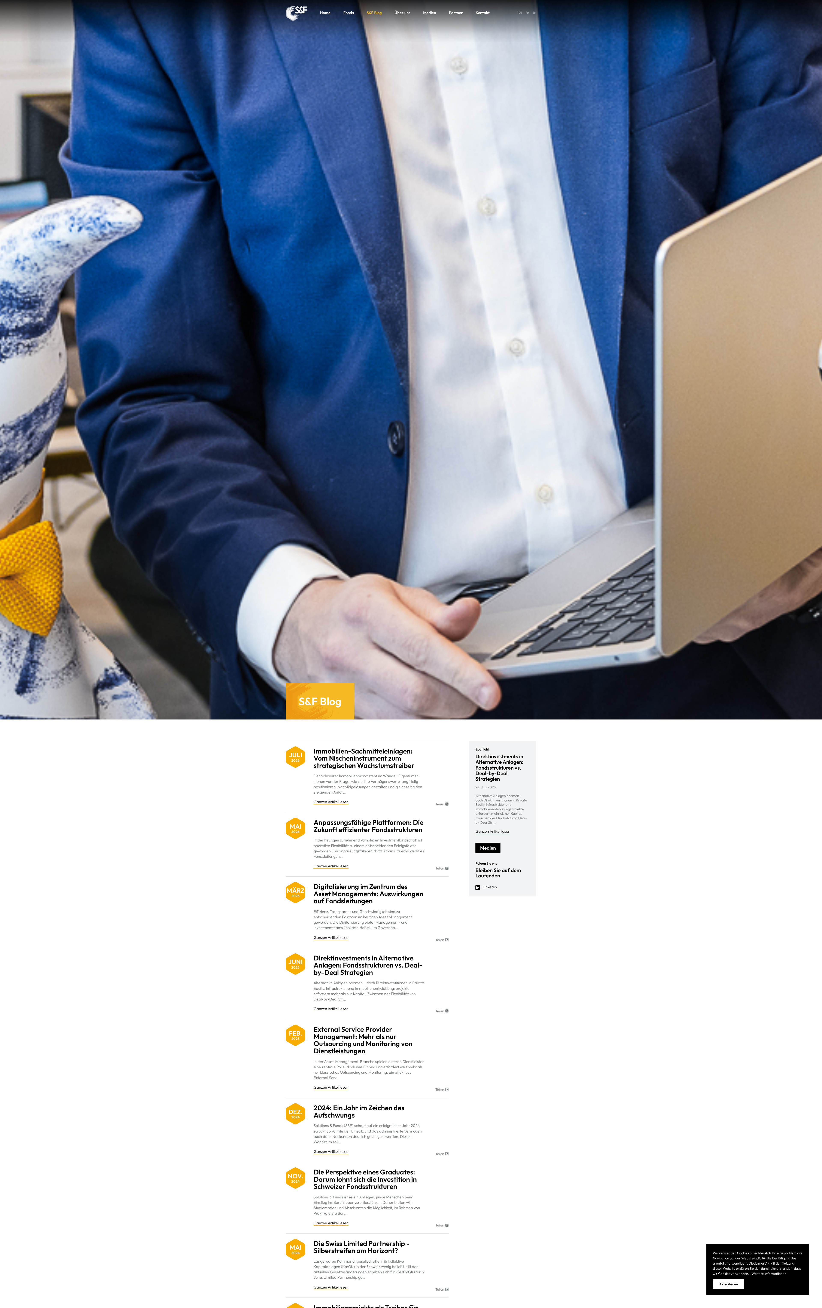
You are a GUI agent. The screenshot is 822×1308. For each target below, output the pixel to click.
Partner (456, 12)
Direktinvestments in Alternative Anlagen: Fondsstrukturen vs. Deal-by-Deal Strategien (368, 965)
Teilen (439, 804)
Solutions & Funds (296, 13)
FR (527, 13)
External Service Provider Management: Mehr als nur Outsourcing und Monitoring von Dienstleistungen (363, 1040)
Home (325, 12)
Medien (429, 12)
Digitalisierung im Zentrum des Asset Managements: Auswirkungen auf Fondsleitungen (368, 893)
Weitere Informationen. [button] (770, 1273)
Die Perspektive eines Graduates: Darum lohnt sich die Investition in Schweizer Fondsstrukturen (365, 1179)
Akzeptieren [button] (728, 1284)
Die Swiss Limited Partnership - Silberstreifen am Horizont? (362, 1247)
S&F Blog (374, 12)
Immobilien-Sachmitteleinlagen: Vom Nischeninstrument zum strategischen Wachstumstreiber (364, 758)
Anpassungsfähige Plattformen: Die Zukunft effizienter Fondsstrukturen (368, 826)
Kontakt (483, 12)
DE (520, 13)
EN (534, 13)
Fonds (348, 12)
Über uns (402, 12)
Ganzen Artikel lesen (331, 801)
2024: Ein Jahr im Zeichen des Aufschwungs (359, 1111)
